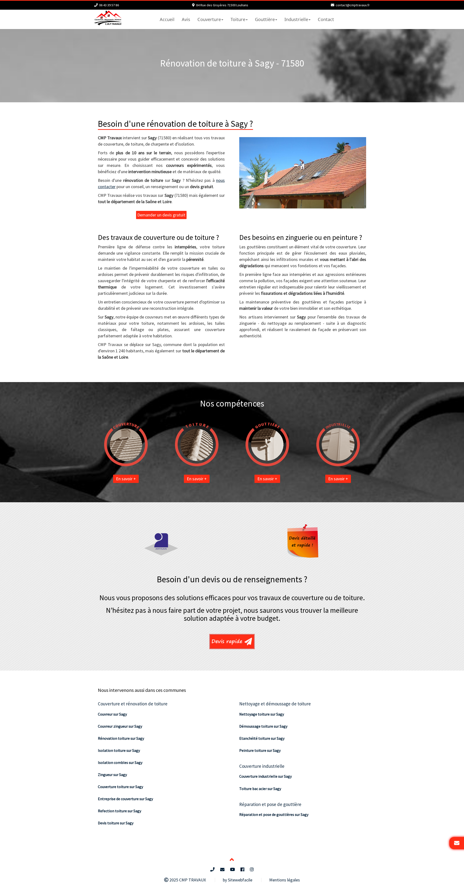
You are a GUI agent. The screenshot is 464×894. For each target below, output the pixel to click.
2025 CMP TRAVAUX (187, 880)
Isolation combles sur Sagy (120, 762)
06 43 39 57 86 (109, 5)
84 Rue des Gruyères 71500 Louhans (222, 5)
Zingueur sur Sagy (112, 774)
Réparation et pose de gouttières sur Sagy (273, 814)
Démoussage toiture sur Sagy (263, 726)
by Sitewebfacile (237, 880)
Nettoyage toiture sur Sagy (261, 714)
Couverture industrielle (261, 766)
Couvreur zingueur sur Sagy (120, 726)
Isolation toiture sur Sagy (119, 750)
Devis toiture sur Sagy (115, 822)
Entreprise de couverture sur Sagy (125, 798)
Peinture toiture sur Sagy (260, 750)
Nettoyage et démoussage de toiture (275, 704)
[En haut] (232, 860)
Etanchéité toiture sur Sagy (261, 738)
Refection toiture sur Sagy (119, 810)
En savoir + (126, 478)
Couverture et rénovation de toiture (132, 704)
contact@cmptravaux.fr (353, 5)
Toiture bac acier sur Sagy (260, 788)
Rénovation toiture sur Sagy (121, 738)
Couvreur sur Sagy (112, 714)
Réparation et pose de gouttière (270, 804)
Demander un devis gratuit (161, 215)
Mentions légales (284, 880)
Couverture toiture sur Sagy (120, 786)
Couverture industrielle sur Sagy (265, 776)
